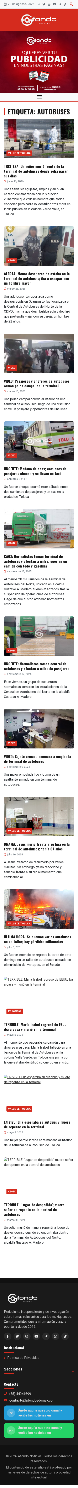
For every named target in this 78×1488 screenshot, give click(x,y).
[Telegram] (60, 4)
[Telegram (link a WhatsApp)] (46, 1336)
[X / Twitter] (17, 1336)
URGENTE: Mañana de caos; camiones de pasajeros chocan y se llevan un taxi (35, 471)
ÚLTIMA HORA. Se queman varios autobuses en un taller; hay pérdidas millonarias (37, 939)
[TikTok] (65, 4)
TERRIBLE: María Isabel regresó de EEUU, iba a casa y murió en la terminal (36, 1027)
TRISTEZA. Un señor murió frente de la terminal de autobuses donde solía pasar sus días (36, 171)
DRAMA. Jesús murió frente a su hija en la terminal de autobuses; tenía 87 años (37, 846)
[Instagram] (49, 4)
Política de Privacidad (23, 1358)
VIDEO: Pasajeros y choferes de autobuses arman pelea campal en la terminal (36, 383)
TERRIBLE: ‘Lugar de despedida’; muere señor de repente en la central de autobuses (34, 1209)
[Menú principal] (39, 97)
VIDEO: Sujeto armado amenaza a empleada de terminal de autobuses (37, 759)
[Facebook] (39, 4)
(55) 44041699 (20, 1394)
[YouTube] (54, 4)
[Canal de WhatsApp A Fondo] (39, 62)
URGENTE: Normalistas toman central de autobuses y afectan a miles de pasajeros (36, 666)
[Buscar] (71, 4)
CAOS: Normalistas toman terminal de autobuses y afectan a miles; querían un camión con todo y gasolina (35, 561)
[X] (43, 4)
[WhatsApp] (55, 1336)
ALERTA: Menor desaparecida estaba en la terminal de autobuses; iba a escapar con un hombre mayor (37, 278)
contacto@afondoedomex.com (32, 1400)
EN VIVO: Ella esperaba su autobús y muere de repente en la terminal (37, 1124)
